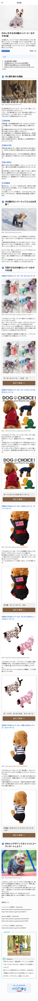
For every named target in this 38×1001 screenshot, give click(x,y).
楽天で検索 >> (19, 383)
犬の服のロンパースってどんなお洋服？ (16, 63)
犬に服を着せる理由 (10, 61)
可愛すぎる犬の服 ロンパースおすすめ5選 (17, 65)
